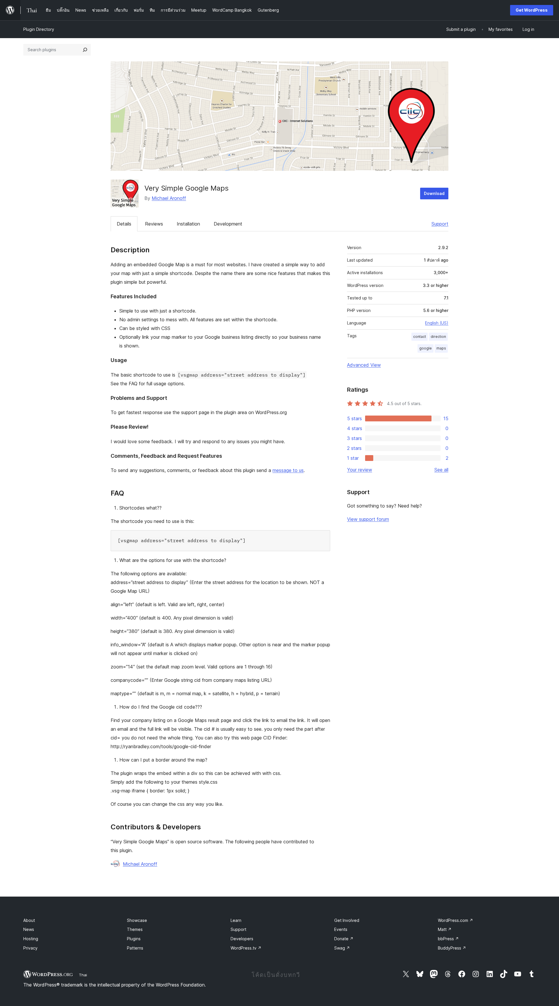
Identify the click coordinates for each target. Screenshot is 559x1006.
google (425, 348)
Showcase (137, 920)
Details (124, 224)
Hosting (30, 938)
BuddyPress (452, 947)
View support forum (368, 519)
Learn (236, 920)
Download (434, 193)
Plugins (134, 938)
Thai (83, 975)
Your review (359, 470)
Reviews (154, 224)
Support (439, 224)
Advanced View (364, 365)
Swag (342, 947)
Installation (188, 224)
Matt (445, 929)
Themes (135, 929)
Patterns (135, 947)
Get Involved (346, 920)
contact (419, 336)
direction (438, 336)
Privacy (30, 947)
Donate (343, 938)
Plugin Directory (38, 29)
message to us (288, 470)
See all (441, 470)
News (28, 929)
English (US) (436, 322)
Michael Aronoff (169, 198)
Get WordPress (532, 10)
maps (441, 348)
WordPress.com (455, 920)
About (29, 920)
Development (228, 224)
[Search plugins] (85, 50)
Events (340, 929)
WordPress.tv (246, 947)
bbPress (448, 938)
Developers (242, 938)
